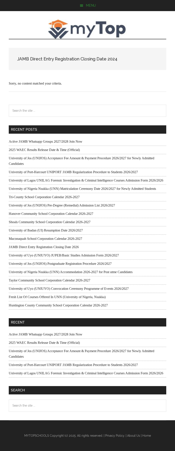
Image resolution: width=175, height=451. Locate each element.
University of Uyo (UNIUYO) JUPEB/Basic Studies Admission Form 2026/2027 (64, 255)
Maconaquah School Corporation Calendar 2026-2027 (45, 238)
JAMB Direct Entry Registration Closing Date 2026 (44, 247)
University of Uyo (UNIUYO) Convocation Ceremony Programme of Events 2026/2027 (69, 288)
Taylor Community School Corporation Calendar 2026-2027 (49, 280)
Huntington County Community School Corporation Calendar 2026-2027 (58, 305)
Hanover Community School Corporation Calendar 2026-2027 (51, 213)
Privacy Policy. (115, 435)
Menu (91, 5)
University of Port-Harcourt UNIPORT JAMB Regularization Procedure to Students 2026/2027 (73, 172)
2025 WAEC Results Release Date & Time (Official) (44, 150)
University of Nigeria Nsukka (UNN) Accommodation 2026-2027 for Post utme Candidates (71, 272)
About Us (133, 435)
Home (146, 435)
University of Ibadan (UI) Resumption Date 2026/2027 (46, 230)
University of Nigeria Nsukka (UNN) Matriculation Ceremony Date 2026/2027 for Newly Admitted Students (82, 188)
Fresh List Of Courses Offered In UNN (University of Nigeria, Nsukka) (57, 297)
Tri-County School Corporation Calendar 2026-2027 (44, 197)
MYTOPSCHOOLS (87, 29)
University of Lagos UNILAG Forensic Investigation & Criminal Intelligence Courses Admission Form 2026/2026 (86, 180)
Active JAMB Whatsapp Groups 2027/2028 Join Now (45, 141)
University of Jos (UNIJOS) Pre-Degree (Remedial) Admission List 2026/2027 (62, 205)
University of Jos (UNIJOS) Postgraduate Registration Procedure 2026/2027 (60, 263)
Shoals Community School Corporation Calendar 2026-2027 (49, 222)
